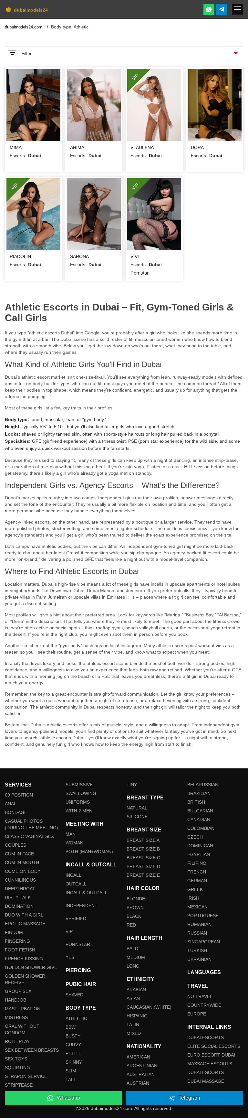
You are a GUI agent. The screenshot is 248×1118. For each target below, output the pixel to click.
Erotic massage (25, 923)
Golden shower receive (25, 979)
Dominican (200, 845)
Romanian (199, 924)
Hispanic (137, 1015)
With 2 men (79, 810)
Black (134, 916)
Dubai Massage (205, 1081)
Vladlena (142, 147)
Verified (76, 918)
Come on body (22, 871)
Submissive (79, 784)
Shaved (74, 994)
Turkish (197, 950)
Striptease (19, 1085)
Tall (71, 1079)
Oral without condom (22, 1029)
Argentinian (142, 1065)
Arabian (136, 989)
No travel (199, 996)
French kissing (24, 958)
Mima (16, 147)
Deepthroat (20, 888)
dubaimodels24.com (24, 27)
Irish (193, 898)
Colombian (200, 828)
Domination (19, 906)
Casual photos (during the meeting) (31, 824)
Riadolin (20, 256)
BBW (71, 1027)
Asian (133, 998)
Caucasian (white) (149, 1007)
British (196, 802)
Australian (141, 1074)
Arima (77, 147)
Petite (73, 1053)
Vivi (134, 256)
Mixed (134, 1033)
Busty (73, 1035)
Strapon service (26, 1076)
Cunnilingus (20, 880)
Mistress (16, 1017)
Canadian (198, 819)
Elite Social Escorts (213, 1046)
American (138, 1056)
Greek (195, 889)
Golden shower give (31, 967)
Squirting (17, 1067)
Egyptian (198, 854)
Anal (10, 803)
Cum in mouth (22, 862)
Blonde (136, 898)
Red (131, 925)
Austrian (138, 1083)
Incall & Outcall (87, 892)
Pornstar (78, 944)
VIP (69, 931)
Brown (135, 907)
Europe (196, 1013)
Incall (73, 875)
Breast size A (143, 840)
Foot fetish (20, 949)
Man (71, 834)
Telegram (189, 1098)
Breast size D (143, 866)
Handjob (15, 1000)
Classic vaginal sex (29, 836)
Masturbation (22, 1008)
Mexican (197, 906)
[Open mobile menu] (237, 9)
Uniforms (78, 802)
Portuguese (203, 915)
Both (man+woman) (89, 851)
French (196, 871)
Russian (197, 933)
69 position (19, 795)
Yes (70, 957)
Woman (74, 842)
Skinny (74, 1062)
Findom (14, 932)
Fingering (17, 941)
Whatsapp (68, 1098)
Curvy (73, 1044)
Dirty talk (18, 897)
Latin (133, 1024)
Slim (71, 1070)
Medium (136, 957)
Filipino (196, 863)
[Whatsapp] (208, 9)
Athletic (76, 1018)
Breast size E (143, 875)
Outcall (76, 883)
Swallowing (81, 793)
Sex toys (16, 1058)
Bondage (16, 812)
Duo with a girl (24, 914)
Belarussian (202, 784)
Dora (197, 147)
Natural (137, 807)
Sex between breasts (32, 1050)
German (197, 880)
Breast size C (143, 857)
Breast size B (143, 849)
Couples (15, 845)
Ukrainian (199, 959)
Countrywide (204, 1005)
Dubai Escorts (205, 1037)
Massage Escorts (209, 1063)
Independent (82, 905)
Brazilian (199, 793)
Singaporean (203, 941)
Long (133, 966)
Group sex (18, 991)
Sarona (79, 256)
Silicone (137, 816)
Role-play (17, 1041)
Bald (132, 948)
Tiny (132, 784)
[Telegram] (221, 9)
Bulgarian (200, 810)
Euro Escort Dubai (211, 1055)
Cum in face (19, 853)
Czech (195, 837)
